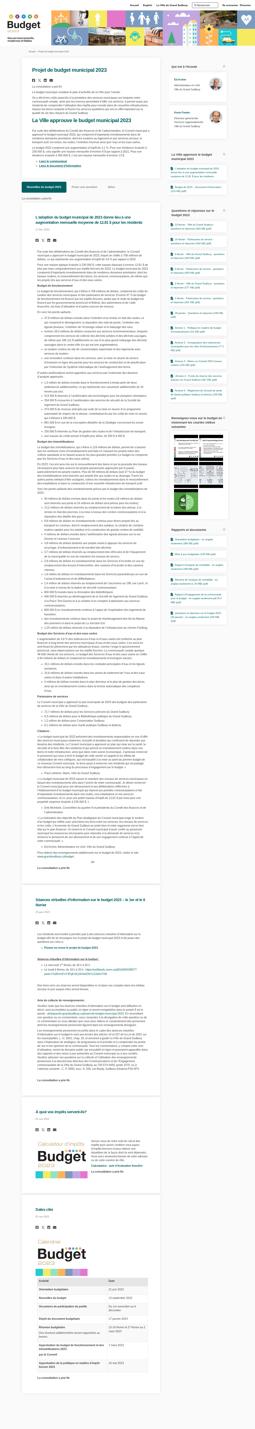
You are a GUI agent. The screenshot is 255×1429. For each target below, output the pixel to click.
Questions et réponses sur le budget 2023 (192, 213)
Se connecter (230, 5)
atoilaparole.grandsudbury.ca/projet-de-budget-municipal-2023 (85, 1013)
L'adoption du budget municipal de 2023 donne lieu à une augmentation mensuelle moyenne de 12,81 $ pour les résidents (195, 172)
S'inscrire (245, 5)
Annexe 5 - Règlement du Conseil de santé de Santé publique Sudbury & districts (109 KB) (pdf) (196, 394)
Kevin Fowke (182, 112)
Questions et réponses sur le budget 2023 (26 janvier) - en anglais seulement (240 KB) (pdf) (196, 617)
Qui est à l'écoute (184, 66)
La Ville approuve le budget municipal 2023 (191, 157)
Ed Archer (180, 79)
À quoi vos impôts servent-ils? (61, 1112)
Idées (111, 187)
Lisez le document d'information (60, 165)
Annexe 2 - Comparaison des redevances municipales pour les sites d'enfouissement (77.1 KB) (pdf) (197, 346)
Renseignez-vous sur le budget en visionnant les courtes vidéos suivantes (196, 422)
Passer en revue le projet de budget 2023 (71, 947)
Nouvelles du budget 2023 (44, 187)
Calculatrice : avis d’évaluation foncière (117, 1165)
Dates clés (44, 1209)
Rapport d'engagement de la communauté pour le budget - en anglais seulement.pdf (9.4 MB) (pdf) (196, 598)
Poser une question (84, 187)
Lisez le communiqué (53, 161)
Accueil (32, 51)
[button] (34, 80)
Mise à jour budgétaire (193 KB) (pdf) (195, 554)
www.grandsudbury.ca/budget (55, 856)
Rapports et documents (188, 530)
